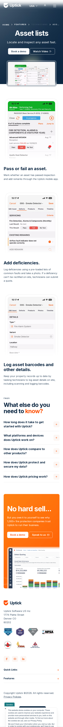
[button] (33, 5)
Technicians (39, 24)
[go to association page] (8, 632)
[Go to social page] (7, 659)
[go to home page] (31, 602)
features (20, 24)
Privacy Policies (12, 696)
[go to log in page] (45, 5)
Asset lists (57, 24)
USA (32, 6)
